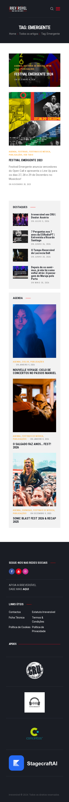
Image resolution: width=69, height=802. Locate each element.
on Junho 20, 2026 (41, 257)
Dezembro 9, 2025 (40, 513)
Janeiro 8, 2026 (39, 439)
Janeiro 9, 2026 (25, 365)
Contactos (15, 612)
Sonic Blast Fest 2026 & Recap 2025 (34, 520)
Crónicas (27, 510)
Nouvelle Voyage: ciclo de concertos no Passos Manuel (34, 371)
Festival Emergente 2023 (26, 160)
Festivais (23, 152)
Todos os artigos (28, 33)
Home (12, 33)
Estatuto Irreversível (43, 612)
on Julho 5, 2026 (40, 221)
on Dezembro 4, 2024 (24, 79)
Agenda (18, 66)
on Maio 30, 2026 (40, 282)
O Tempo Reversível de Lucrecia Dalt (43, 252)
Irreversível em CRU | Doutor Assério (43, 216)
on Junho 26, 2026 (41, 244)
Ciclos (25, 362)
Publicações (27, 69)
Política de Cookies (20, 627)
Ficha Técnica (16, 617)
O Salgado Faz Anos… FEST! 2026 (32, 446)
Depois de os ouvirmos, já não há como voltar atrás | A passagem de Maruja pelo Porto (43, 273)
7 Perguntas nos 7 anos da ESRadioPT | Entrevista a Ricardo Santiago (43, 236)
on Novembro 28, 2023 (20, 184)
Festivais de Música (34, 66)
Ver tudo (28, 155)
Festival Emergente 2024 (33, 74)
